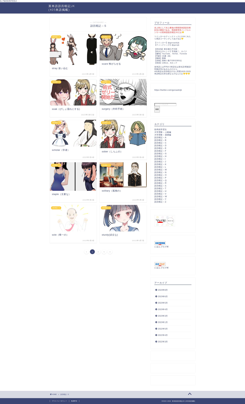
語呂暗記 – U (160, 191)
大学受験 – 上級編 (162, 132)
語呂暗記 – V (160, 194)
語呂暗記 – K (160, 164)
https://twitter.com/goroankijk (168, 90)
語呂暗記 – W (160, 196)
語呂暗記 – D (160, 145)
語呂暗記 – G (160, 153)
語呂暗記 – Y (160, 199)
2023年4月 (163, 309)
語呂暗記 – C (160, 143)
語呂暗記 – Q (160, 180)
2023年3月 (163, 316)
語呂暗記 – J (160, 162)
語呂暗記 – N (160, 172)
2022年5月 (163, 329)
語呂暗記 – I (160, 159)
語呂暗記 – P (160, 178)
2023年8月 (163, 290)
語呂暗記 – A (160, 137)
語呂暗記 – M (160, 170)
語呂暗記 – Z (160, 202)
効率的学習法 (160, 129)
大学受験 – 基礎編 (162, 135)
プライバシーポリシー (59, 401)
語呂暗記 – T (160, 188)
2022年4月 (163, 335)
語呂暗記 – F (160, 151)
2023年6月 (163, 296)
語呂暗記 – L (160, 167)
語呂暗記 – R (160, 183)
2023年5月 (163, 303)
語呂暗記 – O (160, 175)
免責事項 (74, 401)
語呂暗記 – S (160, 186)
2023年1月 (163, 322)
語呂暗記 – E (160, 148)
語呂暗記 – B (160, 140)
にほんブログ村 (161, 247)
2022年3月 (163, 342)
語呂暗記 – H (160, 156)
